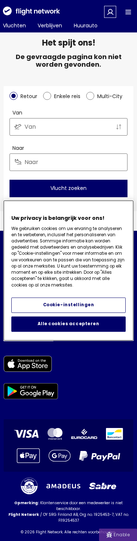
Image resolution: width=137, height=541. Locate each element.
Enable (122, 535)
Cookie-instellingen (68, 305)
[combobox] (68, 127)
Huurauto (86, 25)
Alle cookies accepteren (68, 324)
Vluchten (14, 25)
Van (17, 112)
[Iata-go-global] (29, 486)
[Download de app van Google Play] (31, 392)
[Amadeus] (63, 486)
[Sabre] (102, 486)
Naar (18, 148)
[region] (68, 270)
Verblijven (50, 25)
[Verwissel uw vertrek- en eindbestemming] (119, 127)
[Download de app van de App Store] (31, 365)
